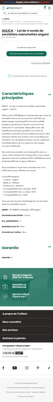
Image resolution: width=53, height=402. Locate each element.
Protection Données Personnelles (18, 392)
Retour (6, 19)
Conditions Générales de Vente (25, 383)
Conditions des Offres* (25, 396)
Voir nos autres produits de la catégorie (26, 53)
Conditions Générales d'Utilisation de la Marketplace (26, 387)
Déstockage (9, 2)
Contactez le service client (15, 349)
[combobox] (26, 13)
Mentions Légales (38, 392)
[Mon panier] (49, 8)
